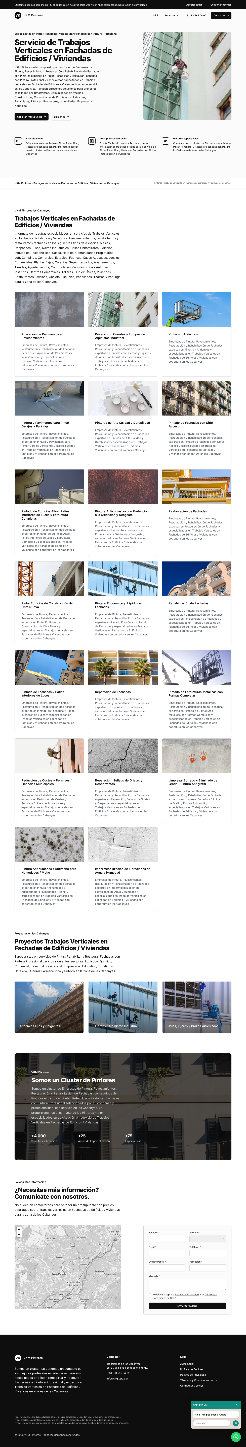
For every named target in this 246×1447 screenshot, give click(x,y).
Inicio (156, 15)
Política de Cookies (191, 1369)
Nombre (154, 1232)
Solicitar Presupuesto (29, 116)
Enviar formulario (187, 1305)
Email (152, 1247)
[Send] (236, 1423)
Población (195, 1261)
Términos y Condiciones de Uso (199, 1380)
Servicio (194, 1232)
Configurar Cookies (191, 1385)
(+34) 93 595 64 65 (118, 1373)
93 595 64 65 (198, 15)
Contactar (219, 15)
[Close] (237, 1405)
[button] (67, 1267)
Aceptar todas (194, 4)
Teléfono (195, 1247)
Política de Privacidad (187, 1294)
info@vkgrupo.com (118, 1378)
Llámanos (59, 116)
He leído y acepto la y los (185, 1296)
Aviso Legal (187, 1363)
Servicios (170, 15)
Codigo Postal (157, 1261)
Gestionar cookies (221, 4)
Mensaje (154, 1276)
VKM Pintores (33, 15)
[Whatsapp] (236, 1437)
